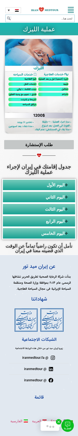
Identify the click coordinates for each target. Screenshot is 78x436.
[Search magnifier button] (9, 18)
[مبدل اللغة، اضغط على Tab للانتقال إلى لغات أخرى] (13, 10)
